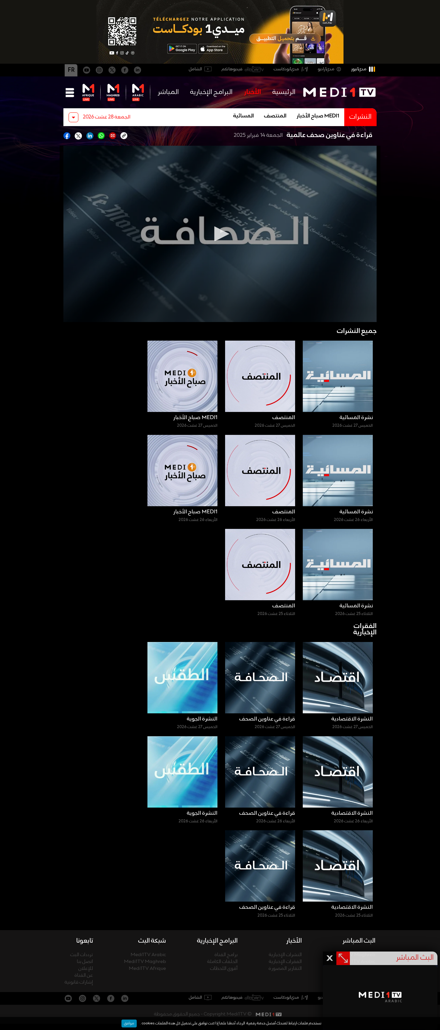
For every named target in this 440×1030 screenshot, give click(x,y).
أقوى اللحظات (224, 968)
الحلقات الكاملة (222, 961)
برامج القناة (226, 955)
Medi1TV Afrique (147, 968)
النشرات (360, 117)
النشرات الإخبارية (285, 955)
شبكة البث (152, 940)
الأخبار (252, 92)
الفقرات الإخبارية (285, 961)
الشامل (195, 69)
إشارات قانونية (79, 982)
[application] (220, 234)
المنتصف (275, 116)
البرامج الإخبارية (211, 92)
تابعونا (84, 940)
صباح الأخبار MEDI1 (318, 116)
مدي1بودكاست (286, 69)
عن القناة (84, 975)
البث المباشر (358, 940)
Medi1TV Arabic (148, 955)
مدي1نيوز (358, 69)
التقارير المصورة (285, 968)
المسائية (243, 116)
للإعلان (85, 968)
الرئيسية (283, 92)
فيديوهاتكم (232, 69)
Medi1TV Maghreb (145, 961)
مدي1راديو (326, 69)
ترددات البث (81, 955)
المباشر (168, 92)
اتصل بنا (85, 961)
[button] (220, 234)
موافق (129, 1023)
